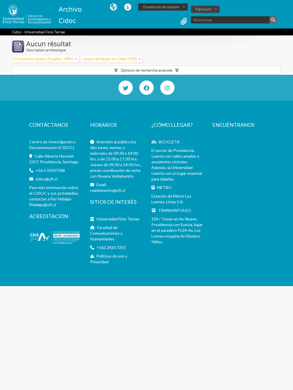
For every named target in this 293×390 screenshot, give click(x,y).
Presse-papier (184, 21)
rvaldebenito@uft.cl (107, 190)
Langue (113, 7)
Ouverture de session (161, 6)
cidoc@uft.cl (46, 178)
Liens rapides (127, 7)
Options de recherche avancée (146, 70)
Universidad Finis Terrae (117, 218)
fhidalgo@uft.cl (42, 204)
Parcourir (203, 9)
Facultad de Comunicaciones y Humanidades (106, 233)
